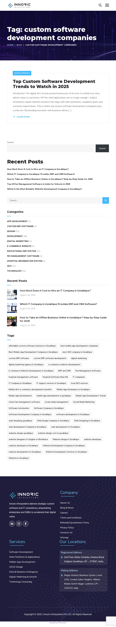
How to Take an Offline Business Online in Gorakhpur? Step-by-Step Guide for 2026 (50, 179)
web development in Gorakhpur (65, 427)
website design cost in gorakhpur (53, 433)
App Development (17, 221)
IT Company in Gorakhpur (20, 383)
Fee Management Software (88, 370)
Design (11, 231)
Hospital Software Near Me (55, 377)
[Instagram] (19, 523)
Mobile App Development (20, 395)
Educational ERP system (21, 251)
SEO (9, 266)
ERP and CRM (64, 370)
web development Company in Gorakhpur (27, 427)
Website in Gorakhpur (19, 458)
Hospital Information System (24, 261)
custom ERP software (20, 226)
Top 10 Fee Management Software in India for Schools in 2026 (38, 184)
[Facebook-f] (25, 523)
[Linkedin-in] (12, 523)
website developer (92, 439)
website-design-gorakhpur (21, 433)
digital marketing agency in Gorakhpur (26, 364)
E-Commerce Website (19, 246)
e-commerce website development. (64, 364)
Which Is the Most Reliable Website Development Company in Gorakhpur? (44, 189)
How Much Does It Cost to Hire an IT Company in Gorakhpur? (38, 169)
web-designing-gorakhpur (20, 420)
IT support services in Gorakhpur (51, 383)
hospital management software (23, 377)
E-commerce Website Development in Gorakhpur (31, 370)
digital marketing (18, 241)
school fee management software (24, 402)
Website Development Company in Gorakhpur (64, 445)
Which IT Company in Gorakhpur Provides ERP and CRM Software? (41, 174)
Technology (14, 271)
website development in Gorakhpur (25, 452)
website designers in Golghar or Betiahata (28, 439)
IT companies (79, 377)
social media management (56, 402)
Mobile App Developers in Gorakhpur (73, 389)
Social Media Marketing (83, 402)
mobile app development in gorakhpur (54, 395)
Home (10, 45)
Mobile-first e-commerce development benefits (30, 389)
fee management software (23, 256)
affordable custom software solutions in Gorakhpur (32, 345)
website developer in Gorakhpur (23, 445)
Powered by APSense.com (58, 623)
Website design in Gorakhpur (66, 439)
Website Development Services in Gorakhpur (66, 452)
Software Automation (19, 408)
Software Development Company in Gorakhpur (30, 414)
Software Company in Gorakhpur (49, 408)
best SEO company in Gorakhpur (77, 352)
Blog (19, 45)
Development (22, 73)
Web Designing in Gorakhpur (87, 420)
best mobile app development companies (79, 345)
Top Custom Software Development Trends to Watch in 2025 (54, 84)
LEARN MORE (23, 117)
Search (10, 142)
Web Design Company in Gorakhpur (53, 420)
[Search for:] (58, 200)
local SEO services (79, 383)
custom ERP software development (50, 358)
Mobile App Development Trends (91, 395)
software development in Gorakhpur (73, 414)
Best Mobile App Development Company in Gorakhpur (33, 352)
